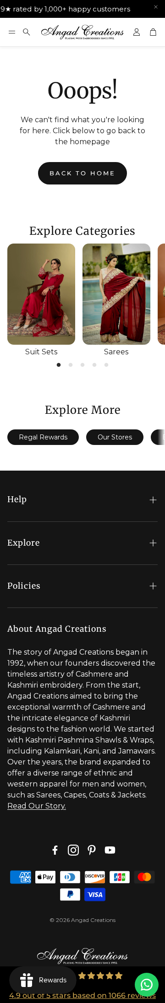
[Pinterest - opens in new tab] (91, 850)
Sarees (116, 351)
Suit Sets (41, 351)
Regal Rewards (43, 437)
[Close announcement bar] (156, 7)
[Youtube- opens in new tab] (110, 850)
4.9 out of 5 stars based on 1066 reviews (82, 995)
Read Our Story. (36, 806)
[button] (11, 32)
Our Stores (115, 437)
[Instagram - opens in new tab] (73, 850)
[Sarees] (116, 294)
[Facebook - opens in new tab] (55, 850)
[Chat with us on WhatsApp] (147, 985)
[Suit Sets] (41, 294)
